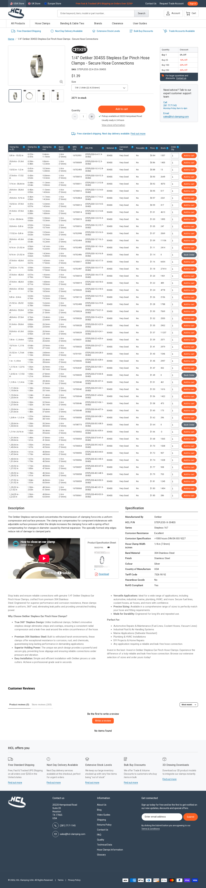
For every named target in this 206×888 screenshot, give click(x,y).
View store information (113, 125)
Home (11, 39)
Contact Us (150, 3)
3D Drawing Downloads (176, 764)
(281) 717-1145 (68, 825)
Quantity (75, 110)
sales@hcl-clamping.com (176, 116)
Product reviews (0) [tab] (19, 704)
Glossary (101, 854)
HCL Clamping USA (25, 880)
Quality (100, 839)
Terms (60, 880)
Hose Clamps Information (110, 849)
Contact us (181, 78)
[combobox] (103, 13)
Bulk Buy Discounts (143, 31)
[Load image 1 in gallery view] (15, 96)
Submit (190, 817)
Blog (99, 809)
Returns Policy (104, 824)
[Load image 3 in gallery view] (43, 96)
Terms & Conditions (150, 828)
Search (141, 13)
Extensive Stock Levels (108, 31)
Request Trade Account (172, 3)
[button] (190, 13)
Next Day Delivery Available (69, 31)
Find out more (138, 133)
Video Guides (103, 814)
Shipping (101, 819)
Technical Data (104, 844)
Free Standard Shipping (29, 31)
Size (73, 81)
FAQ (99, 834)
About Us (101, 804)
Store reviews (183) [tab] (42, 704)
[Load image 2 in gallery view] (29, 96)
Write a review (103, 720)
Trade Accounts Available (182, 31)
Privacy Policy (74, 880)
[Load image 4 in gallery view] (57, 96)
